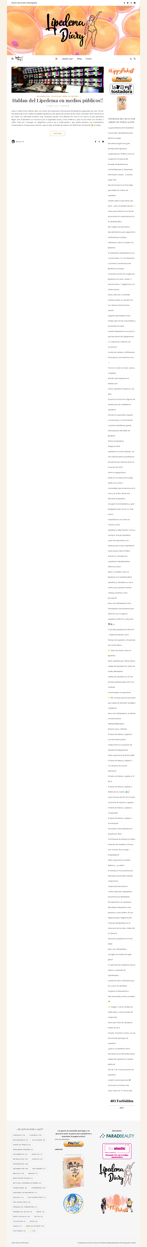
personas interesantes (25, 1192)
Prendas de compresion (25, 1207)
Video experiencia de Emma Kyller (121, 755)
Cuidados (36, 1135)
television (56, 96)
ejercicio (37, 1154)
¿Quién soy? (67, 59)
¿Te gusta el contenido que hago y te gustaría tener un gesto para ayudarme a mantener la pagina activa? (74, 1133)
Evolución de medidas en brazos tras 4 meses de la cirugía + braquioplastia (120, 849)
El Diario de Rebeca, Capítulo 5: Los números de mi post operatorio (120, 765)
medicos (18, 1173)
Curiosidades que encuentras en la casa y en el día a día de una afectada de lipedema (121, 493)
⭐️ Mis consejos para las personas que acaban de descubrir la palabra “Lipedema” (122, 702)
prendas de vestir (22, 1212)
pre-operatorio (21, 1202)
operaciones (20, 1188)
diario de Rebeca (22, 1145)
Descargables (20, 1140)
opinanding (38, 1188)
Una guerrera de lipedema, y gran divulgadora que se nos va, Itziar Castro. (121, 509)
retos (39, 1216)
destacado (39, 1140)
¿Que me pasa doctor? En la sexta (121, 797)
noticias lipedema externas (27, 1183)
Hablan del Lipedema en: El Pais (120, 676)
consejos (19, 1135)
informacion (43, 96)
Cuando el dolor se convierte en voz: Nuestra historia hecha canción (120, 305)
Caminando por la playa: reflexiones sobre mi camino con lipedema (121, 242)
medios (33, 1173)
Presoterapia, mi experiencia (119, 692)
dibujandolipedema (23, 1149)
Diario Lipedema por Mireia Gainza (121, 661)
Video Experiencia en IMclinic (119, 860)
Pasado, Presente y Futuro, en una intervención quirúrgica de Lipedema (121, 1038)
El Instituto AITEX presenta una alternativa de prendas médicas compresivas (120, 875)
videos (17, 1226)
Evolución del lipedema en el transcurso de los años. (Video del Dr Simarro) (121, 928)
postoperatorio (37, 1197)
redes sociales (21, 1216)
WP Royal (25, 1243)
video (34, 1221)
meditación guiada (23, 1178)
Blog (79, 59)
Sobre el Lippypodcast (117, 472)
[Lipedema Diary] (73, 30)
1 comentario (64, 106)
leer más (57, 133)
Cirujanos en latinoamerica (118, 991)
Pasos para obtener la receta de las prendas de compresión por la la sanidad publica (121, 216)
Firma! (89, 59)
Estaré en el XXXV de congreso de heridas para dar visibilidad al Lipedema (121, 404)
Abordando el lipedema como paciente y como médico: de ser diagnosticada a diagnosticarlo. (120, 912)
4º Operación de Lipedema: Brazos (121, 965)
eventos (37, 1159)
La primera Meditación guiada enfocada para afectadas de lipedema (119, 430)
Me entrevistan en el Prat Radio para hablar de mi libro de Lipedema (120, 190)
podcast (18, 1197)
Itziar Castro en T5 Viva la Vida (120, 1090)
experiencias (20, 1164)
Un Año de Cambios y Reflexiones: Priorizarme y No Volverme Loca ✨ (121, 357)
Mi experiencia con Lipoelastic (119, 902)
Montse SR (20, 141)
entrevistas (20, 1159)
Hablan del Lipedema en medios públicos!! (57, 100)
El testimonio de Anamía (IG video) (121, 839)
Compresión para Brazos (118, 886)
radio (40, 1212)
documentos (20, 1154)
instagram (39, 1168)
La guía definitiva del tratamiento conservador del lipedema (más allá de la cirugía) (121, 133)
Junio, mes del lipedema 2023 (119, 603)
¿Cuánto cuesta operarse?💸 (119, 1080)
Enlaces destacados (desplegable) (24, 3)
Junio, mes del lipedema (117, 949)
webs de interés (71, 96)
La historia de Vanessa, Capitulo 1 (121, 802)
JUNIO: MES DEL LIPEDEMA (119, 294)
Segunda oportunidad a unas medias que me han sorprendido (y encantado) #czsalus (122, 320)
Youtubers (19, 1231)
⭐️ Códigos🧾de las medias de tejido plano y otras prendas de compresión (120, 1012)
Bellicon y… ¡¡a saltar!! (116, 865)
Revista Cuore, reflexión (117, 729)
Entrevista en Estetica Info (118, 1085)
